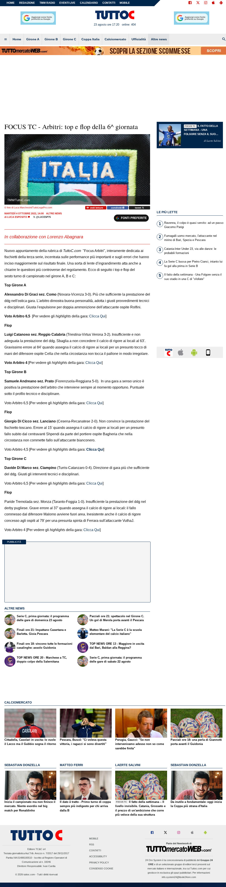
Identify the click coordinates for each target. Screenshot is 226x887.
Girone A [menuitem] (32, 39)
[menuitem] (5, 39)
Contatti (95, 850)
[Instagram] (206, 3)
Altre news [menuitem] (159, 39)
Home (11, 3)
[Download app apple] (213, 3)
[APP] (169, 352)
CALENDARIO (89, 3)
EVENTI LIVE (67, 3)
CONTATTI (108, 3)
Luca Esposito (17, 217)
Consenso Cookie (101, 868)
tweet (138, 207)
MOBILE (125, 3)
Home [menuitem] (17, 39)
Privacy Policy (99, 862)
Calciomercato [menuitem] (115, 39)
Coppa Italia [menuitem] (90, 39)
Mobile (93, 838)
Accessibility (98, 856)
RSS (91, 844)
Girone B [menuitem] (51, 39)
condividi (116, 207)
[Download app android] (221, 3)
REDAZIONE (27, 3)
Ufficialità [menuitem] (139, 39)
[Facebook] (190, 3)
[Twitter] (198, 3)
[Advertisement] (190, 532)
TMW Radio (47, 3)
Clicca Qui (94, 449)
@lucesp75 (43, 217)
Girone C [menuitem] (69, 39)
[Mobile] (208, 352)
